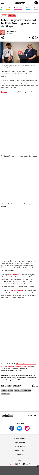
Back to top (33, 416)
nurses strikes (15, 275)
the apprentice (26, 390)
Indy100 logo (19, 2)
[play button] (19, 52)
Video (28, 8)
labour (4, 390)
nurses (10, 390)
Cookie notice (19, 450)
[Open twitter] (19, 428)
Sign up (4, 92)
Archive (19, 454)
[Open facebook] (11, 428)
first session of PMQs (16, 291)
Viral (8, 8)
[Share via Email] (36, 37)
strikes (17, 390)
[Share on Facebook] (29, 37)
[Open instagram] (27, 428)
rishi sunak (12, 15)
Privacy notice (19, 442)
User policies (19, 438)
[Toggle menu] (3, 3)
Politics (4, 15)
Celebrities (18, 8)
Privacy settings (19, 446)
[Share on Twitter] (33, 37)
